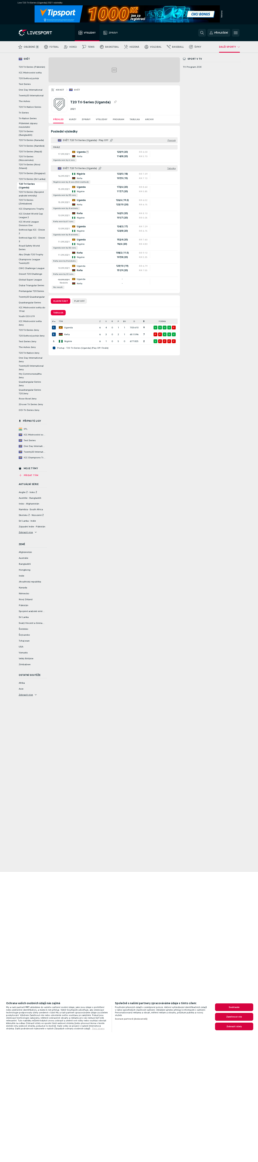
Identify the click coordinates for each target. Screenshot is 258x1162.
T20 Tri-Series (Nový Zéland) (29, 166)
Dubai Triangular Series (31, 285)
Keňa (67, 334)
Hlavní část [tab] (60, 301)
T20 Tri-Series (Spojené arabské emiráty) (31, 193)
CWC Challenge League (31, 268)
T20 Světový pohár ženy (31, 335)
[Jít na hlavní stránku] (40, 33)
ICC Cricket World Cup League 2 (31, 215)
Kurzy (72, 119)
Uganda (68, 327)
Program (118, 119)
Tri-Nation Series (28, 118)
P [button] (118, 321)
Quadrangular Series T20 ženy (30, 391)
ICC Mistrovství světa (30, 72)
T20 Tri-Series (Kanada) (31, 140)
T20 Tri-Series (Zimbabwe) (26, 201)
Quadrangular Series (30, 302)
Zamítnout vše (234, 1016)
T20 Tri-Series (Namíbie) (31, 145)
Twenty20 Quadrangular (32, 296)
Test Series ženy (27, 341)
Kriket (60, 89)
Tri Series (24, 112)
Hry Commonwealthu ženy (30, 375)
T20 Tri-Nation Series (30, 106)
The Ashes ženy (27, 347)
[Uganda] (61, 327)
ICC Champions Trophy (31, 208)
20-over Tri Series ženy (31, 404)
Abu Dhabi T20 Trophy (31, 254)
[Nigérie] (61, 341)
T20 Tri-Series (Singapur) (32, 173)
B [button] (144, 321)
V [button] (106, 321)
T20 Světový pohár (29, 78)
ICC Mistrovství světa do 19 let (32, 309)
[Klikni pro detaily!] (114, 156)
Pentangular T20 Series (31, 291)
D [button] (134, 321)
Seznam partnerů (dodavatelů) (131, 1018)
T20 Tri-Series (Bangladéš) (26, 133)
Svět (77, 89)
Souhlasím (234, 1007)
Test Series (25, 84)
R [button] (112, 321)
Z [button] (100, 321)
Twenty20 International (31, 95)
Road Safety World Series (29, 247)
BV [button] (124, 321)
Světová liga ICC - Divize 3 (32, 239)
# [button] (53, 321)
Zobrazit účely (234, 1026)
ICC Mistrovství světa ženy (30, 323)
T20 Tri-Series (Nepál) (30, 151)
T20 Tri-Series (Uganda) (27, 185)
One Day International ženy (30, 359)
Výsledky (101, 119)
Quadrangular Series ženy (30, 383)
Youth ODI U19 (27, 316)
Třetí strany (98, 1028)
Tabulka (134, 119)
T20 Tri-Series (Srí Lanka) (32, 179)
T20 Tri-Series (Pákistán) (32, 66)
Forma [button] (162, 321)
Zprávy (86, 119)
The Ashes (24, 101)
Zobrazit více (26, 532)
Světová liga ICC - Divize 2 (32, 231)
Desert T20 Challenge (30, 273)
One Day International (30, 89)
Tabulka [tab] (58, 312)
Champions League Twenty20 (29, 261)
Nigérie (68, 341)
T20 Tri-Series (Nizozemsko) (26, 158)
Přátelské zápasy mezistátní (28, 125)
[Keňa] (61, 334)
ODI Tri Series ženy (29, 410)
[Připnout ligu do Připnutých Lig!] (115, 102)
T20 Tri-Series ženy (29, 330)
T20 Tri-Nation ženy (29, 352)
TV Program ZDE (192, 66)
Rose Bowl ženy (27, 398)
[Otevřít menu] (235, 33)
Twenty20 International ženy (31, 367)
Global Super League (30, 279)
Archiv (149, 119)
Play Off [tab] (79, 301)
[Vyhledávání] (202, 33)
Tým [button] (61, 321)
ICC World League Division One (29, 223)
